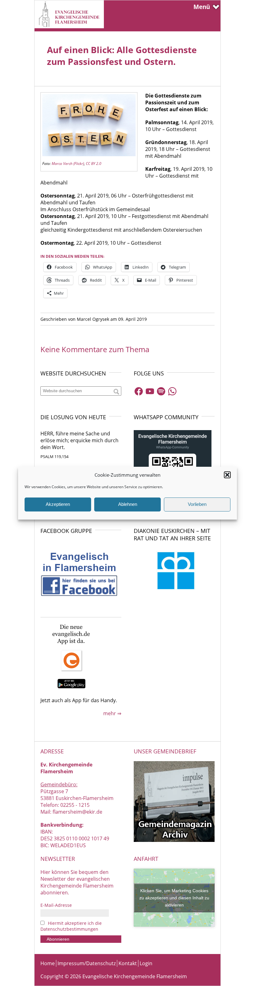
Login (146, 963)
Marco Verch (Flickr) (68, 163)
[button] (227, 475)
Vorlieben (197, 504)
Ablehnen (127, 504)
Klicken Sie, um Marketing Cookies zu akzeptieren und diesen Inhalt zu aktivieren (174, 897)
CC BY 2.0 (93, 163)
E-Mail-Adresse (56, 905)
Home (47, 963)
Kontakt (127, 963)
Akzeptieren (58, 504)
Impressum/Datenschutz (87, 963)
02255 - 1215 (75, 805)
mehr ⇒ (112, 713)
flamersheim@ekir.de (77, 811)
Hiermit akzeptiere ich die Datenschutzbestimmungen (71, 926)
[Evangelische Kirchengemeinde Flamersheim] (69, 26)
